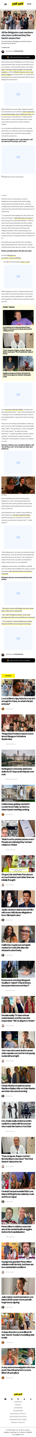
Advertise (18, 1411)
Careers (18, 1408)
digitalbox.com (19, 1434)
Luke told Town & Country (23, 218)
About (18, 1405)
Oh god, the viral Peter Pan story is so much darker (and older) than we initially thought (17, 877)
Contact (18, 1402)
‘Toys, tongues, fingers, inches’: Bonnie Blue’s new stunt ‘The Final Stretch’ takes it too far (18, 352)
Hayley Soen (9, 51)
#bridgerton (11, 255)
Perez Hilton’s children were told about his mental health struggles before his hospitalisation (16, 1229)
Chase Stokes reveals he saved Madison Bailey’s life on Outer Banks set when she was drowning (18, 1088)
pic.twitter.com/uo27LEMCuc (11, 258)
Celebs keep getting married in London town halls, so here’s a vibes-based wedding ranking (15, 807)
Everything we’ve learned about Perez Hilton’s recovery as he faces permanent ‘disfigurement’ (17, 329)
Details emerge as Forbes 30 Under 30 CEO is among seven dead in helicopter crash (17, 375)
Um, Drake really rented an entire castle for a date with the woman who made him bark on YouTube (16, 1124)
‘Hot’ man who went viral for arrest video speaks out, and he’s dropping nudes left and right (18, 1053)
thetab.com (14, 1430)
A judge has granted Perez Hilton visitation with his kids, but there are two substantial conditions (17, 1265)
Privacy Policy (18, 1422)
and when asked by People (21, 515)
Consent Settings (18, 1419)
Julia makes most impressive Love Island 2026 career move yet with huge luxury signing (17, 1300)
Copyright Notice (18, 1417)
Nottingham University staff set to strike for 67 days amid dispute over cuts (17, 772)
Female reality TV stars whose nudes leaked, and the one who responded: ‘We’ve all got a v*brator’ (18, 1018)
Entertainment (18, 51)
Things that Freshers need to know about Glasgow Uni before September (17, 736)
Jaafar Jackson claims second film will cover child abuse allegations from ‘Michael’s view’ (17, 912)
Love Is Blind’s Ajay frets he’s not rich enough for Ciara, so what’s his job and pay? (18, 701)
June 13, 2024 (25, 262)
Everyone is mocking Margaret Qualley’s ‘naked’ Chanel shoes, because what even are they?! (16, 983)
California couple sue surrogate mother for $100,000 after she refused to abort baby (15, 948)
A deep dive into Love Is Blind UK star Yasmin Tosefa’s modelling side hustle (17, 1335)
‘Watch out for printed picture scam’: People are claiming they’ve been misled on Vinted (18, 842)
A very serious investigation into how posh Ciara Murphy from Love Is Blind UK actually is (18, 1370)
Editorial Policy (18, 1414)
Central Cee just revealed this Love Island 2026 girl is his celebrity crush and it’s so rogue (17, 1194)
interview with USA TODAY (14, 409)
